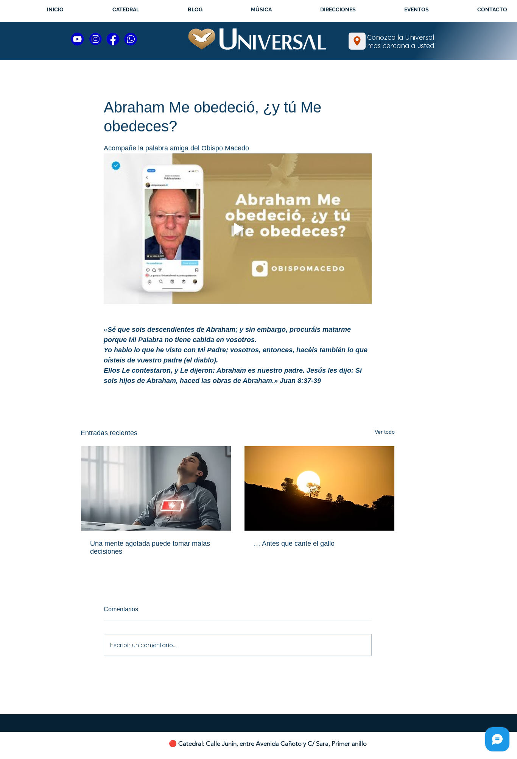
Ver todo (385, 432)
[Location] (357, 41)
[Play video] (238, 228)
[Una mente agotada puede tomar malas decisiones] (156, 488)
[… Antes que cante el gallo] (319, 488)
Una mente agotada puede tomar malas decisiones (150, 547)
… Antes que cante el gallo (294, 543)
